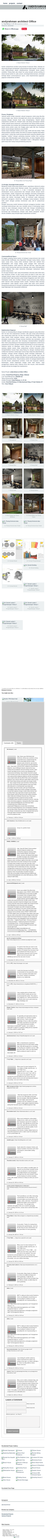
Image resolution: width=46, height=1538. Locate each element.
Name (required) (31, 1403)
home (5, 3)
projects (12, 3)
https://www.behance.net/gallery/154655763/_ (25, 984)
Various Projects (6, 1516)
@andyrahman (6, 1504)
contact (19, 3)
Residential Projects (7, 1514)
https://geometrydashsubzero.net (28, 1264)
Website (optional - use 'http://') (13, 1414)
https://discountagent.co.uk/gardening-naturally (26, 1215)
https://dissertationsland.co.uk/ (24, 1111)
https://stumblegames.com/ (21, 1140)
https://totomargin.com (19, 963)
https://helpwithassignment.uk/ (24, 1035)
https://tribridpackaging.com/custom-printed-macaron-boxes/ (21, 1187)
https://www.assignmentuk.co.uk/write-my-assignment (20, 939)
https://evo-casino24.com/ (22, 1059)
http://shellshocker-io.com (22, 820)
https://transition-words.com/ (23, 1160)
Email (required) (31, 1407)
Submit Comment (12, 1431)
